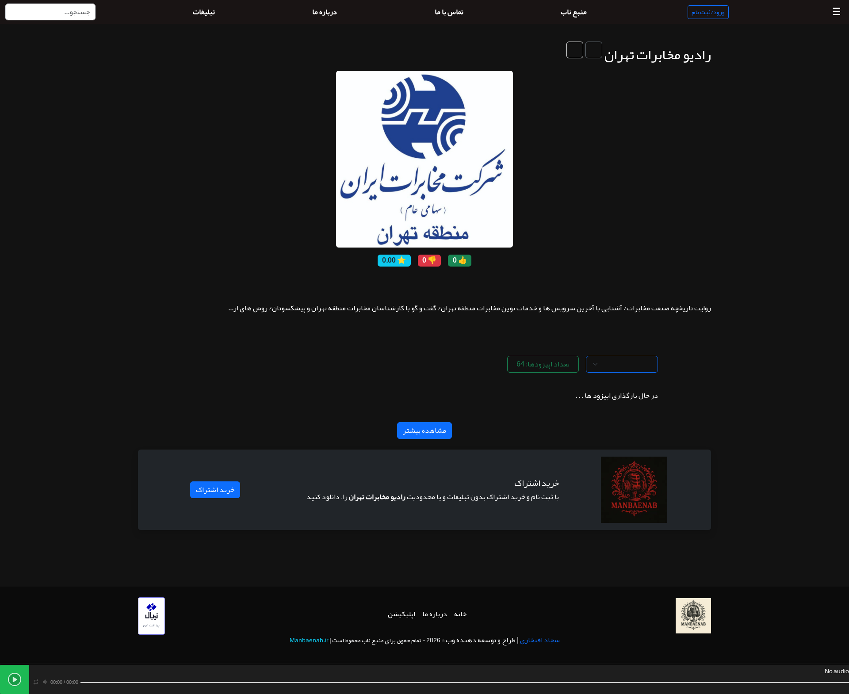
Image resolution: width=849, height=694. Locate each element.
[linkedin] (391, 283)
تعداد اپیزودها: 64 (543, 364)
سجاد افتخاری (540, 640)
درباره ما (434, 614)
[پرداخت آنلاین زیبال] (151, 618)
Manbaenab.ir (309, 640)
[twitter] (431, 283)
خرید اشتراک (215, 490)
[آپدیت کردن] (574, 50)
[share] (471, 283)
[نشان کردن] (593, 50)
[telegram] (404, 283)
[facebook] (444, 283)
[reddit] (418, 283)
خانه (460, 614)
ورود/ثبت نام (708, 12)
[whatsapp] (378, 283)
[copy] (458, 283)
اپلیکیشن (401, 614)
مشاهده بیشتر (424, 430)
